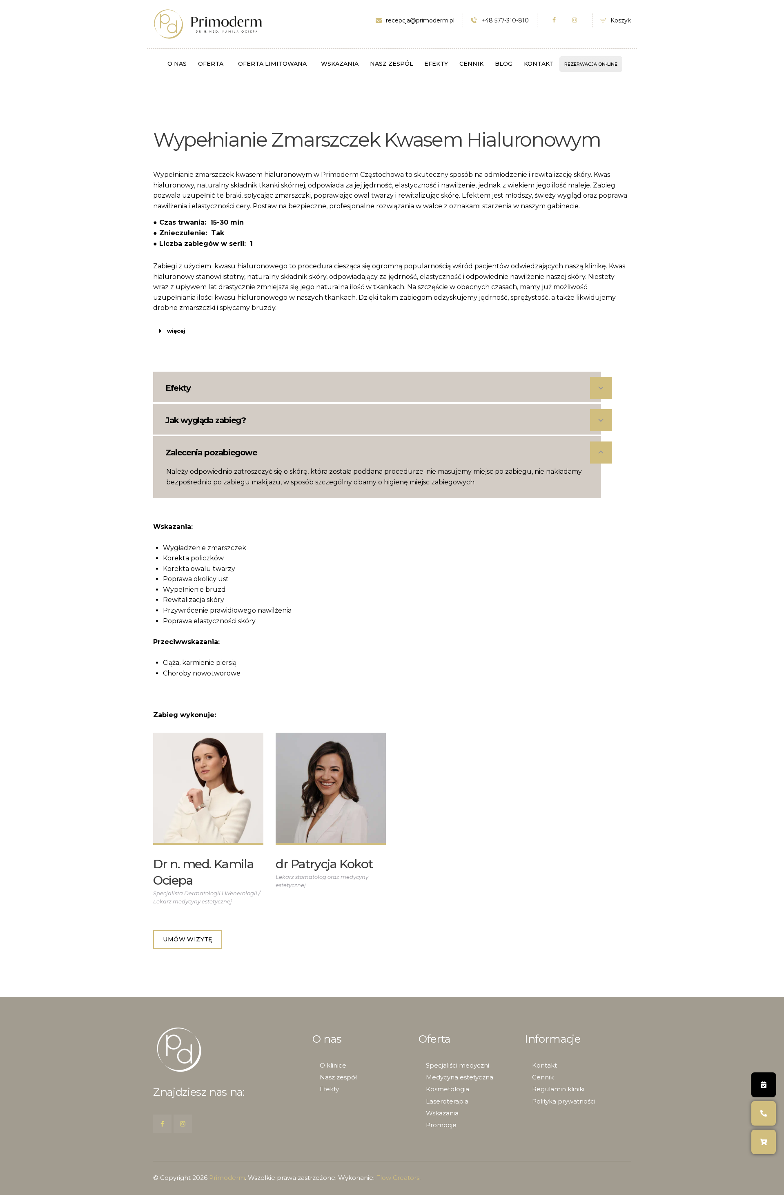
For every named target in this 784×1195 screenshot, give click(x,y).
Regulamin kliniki (558, 1089)
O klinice (333, 1065)
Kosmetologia (447, 1089)
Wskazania (442, 1113)
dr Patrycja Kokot (324, 864)
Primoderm (227, 1178)
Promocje (441, 1125)
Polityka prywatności (563, 1101)
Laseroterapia (447, 1101)
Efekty (329, 1089)
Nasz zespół (338, 1077)
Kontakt (544, 1065)
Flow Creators (397, 1178)
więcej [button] (176, 331)
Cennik (543, 1077)
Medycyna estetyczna (459, 1077)
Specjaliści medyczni (457, 1065)
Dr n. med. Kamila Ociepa (203, 872)
